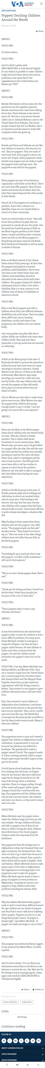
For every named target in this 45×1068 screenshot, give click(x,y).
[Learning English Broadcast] (28, 1065)
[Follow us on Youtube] (15, 1040)
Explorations (9, 11)
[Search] (38, 1065)
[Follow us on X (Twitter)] (9, 1040)
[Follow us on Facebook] (4, 1040)
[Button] (40, 31)
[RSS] (27, 1040)
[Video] (17, 1065)
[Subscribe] (38, 1040)
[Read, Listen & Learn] (7, 1065)
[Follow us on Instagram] (21, 1040)
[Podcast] (32, 1040)
